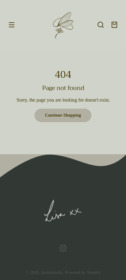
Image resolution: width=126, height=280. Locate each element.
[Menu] (11, 25)
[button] (100, 25)
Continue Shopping (63, 115)
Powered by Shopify (83, 272)
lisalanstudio (52, 272)
